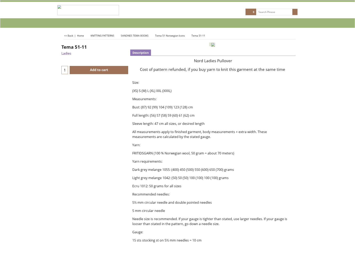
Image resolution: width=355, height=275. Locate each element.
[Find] (294, 12)
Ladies (66, 53)
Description (141, 53)
